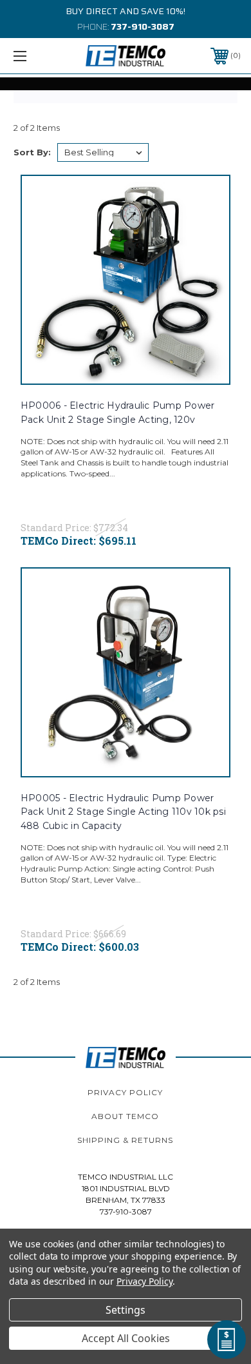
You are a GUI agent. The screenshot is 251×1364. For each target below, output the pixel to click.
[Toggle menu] (36, 55)
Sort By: (32, 152)
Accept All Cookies (126, 1338)
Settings (125, 1310)
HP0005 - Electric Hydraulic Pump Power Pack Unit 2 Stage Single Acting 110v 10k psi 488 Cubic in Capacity (123, 812)
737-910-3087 (142, 26)
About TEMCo (125, 1116)
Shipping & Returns (125, 1140)
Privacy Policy (125, 1092)
